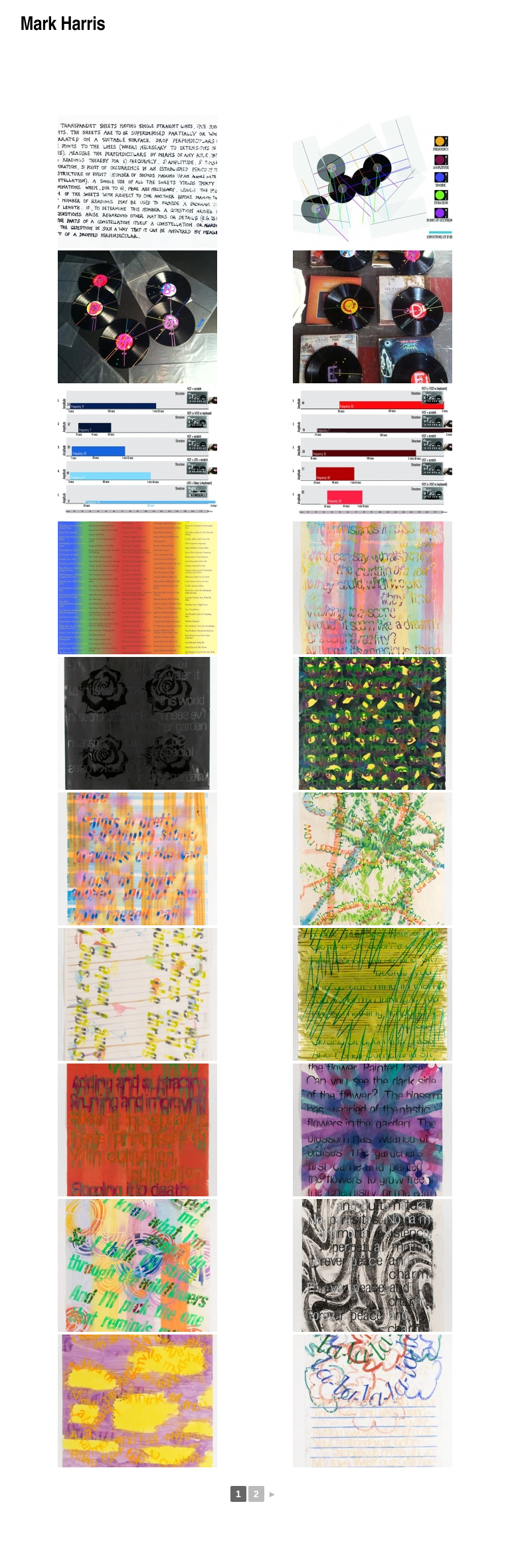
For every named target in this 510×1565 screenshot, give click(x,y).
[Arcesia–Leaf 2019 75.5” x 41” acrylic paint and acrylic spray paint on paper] (372, 587)
